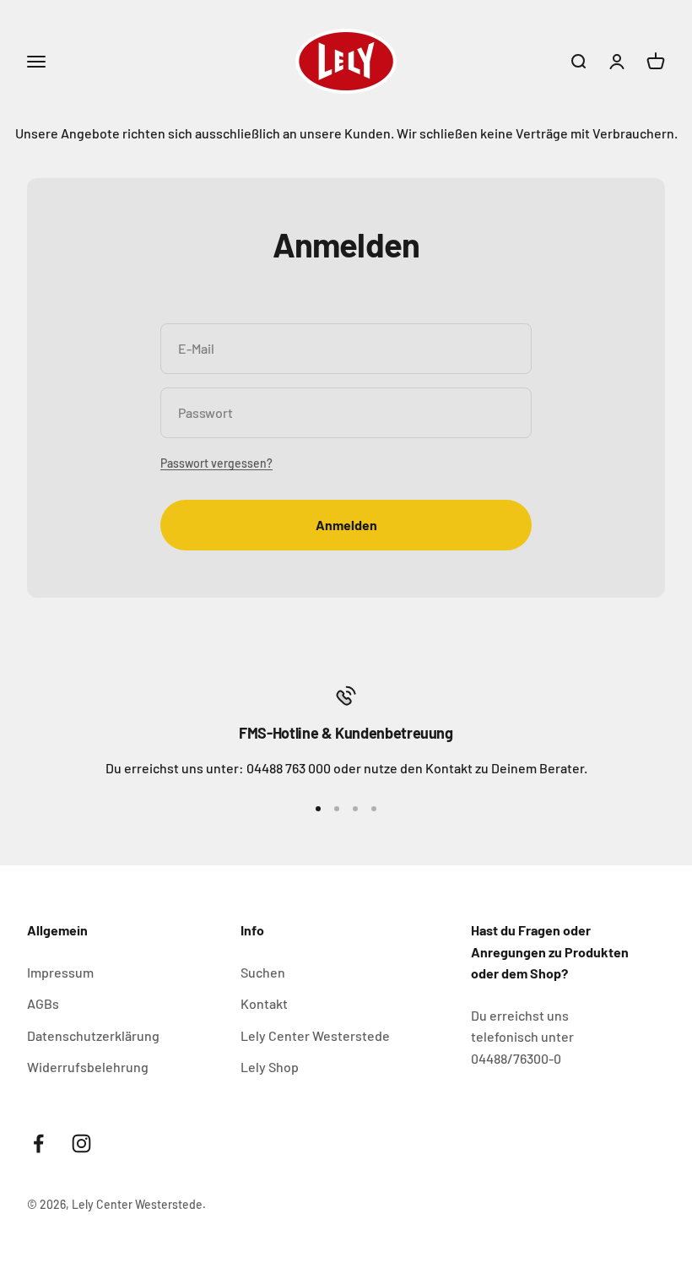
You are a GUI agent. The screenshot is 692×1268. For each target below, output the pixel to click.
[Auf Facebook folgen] (38, 1143)
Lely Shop (270, 1067)
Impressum (60, 972)
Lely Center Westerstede (315, 1035)
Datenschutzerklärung (93, 1035)
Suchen (263, 972)
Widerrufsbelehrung (88, 1067)
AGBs (43, 1003)
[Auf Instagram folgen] (81, 1143)
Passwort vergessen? (216, 463)
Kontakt (264, 1003)
